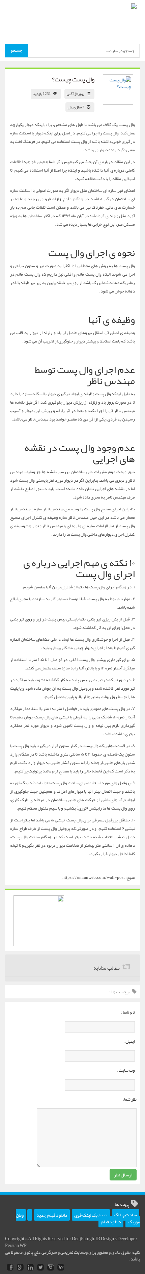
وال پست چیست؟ (73, 79)
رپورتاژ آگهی (75, 93)
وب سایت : (126, 1070)
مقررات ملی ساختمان (89, 471)
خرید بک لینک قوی (91, 1215)
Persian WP (16, 1245)
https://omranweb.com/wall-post (93, 877)
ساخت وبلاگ (125, 1215)
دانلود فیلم (111, 1221)
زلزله (56, 199)
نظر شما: (130, 1099)
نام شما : (128, 1012)
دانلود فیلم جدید (51, 1215)
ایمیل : (129, 1041)
